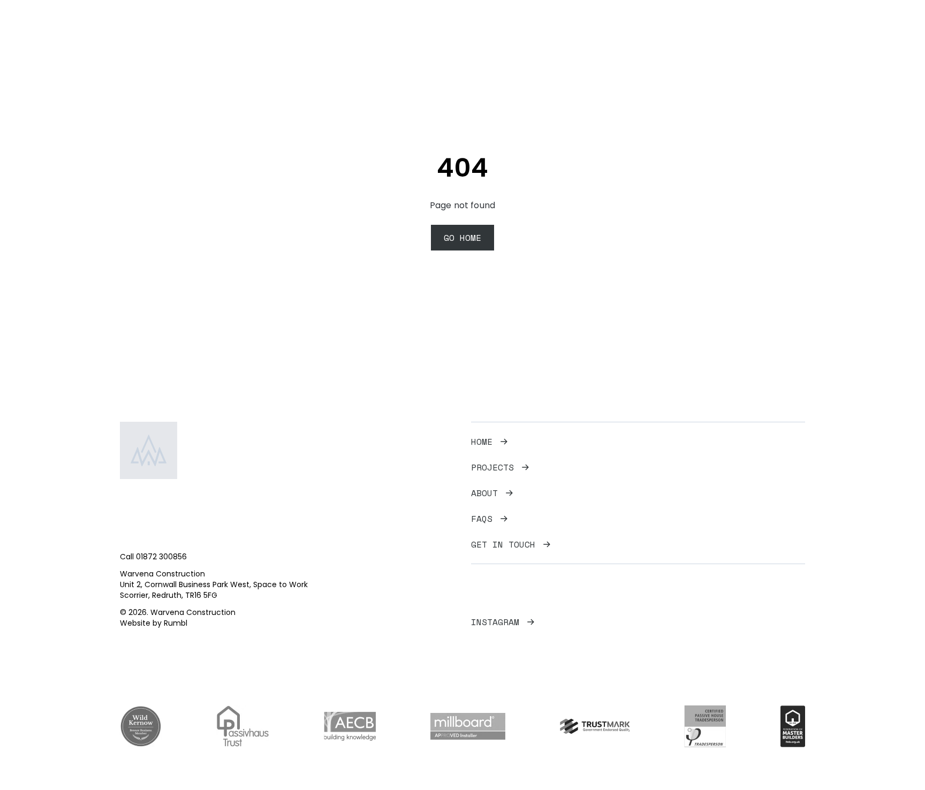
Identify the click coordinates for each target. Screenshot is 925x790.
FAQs (744, 35)
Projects (643, 35)
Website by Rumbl (153, 623)
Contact (788, 35)
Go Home (462, 237)
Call (153, 556)
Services (698, 35)
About (484, 493)
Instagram (495, 622)
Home (596, 35)
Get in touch (503, 544)
